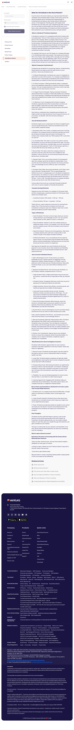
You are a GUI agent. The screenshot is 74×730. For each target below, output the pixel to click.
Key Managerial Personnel (33, 632)
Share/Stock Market (22, 6)
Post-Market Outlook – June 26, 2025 (29, 596)
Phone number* (7, 19)
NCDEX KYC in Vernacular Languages (29, 638)
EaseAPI (24, 556)
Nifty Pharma (60, 577)
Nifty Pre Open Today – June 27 (40, 594)
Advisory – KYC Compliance (39, 628)
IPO (23, 541)
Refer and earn (11, 541)
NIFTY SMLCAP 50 (60, 579)
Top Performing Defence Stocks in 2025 (30, 602)
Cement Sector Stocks (37, 592)
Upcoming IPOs (26, 544)
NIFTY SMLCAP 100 (25, 581)
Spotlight (39, 547)
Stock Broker (23, 642)
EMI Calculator (55, 573)
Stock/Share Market (54, 583)
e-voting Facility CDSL (26, 630)
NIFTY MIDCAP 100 (49, 579)
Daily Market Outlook (25, 594)
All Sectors (23, 588)
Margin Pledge (47, 625)
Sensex (34, 577)
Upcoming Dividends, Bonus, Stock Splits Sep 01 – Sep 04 (35, 600)
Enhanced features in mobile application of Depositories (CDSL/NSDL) (38, 619)
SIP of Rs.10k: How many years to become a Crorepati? (51, 604)
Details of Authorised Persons (28, 634)
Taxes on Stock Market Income (28, 585)
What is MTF (40, 585)
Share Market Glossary (43, 544)
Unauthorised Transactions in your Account (31, 625)
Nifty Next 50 (23, 579)
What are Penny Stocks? (41, 468)
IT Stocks (29, 588)
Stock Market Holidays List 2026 (28, 613)
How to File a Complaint (47, 632)
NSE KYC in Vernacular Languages (28, 636)
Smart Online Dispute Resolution (41, 630)
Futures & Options (26, 538)
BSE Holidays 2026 (36, 615)
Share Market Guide (11, 6)
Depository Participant (55, 642)
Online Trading (24, 583)
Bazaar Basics (40, 550)
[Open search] (68, 2)
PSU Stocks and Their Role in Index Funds (46, 471)
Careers (9, 538)
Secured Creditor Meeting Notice (29, 609)
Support (9, 544)
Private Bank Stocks (52, 590)
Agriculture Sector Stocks (27, 590)
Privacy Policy (40, 559)
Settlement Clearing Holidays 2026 (47, 613)
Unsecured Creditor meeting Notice (48, 609)
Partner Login (10, 560)
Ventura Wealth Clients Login (14, 554)
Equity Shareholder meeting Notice (29, 611)
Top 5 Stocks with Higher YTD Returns (52, 602)
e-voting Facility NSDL (53, 628)
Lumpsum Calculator (46, 575)
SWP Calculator (37, 571)
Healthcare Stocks (25, 592)
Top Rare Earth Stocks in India (28, 598)
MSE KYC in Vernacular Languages (49, 638)
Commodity (28, 645)
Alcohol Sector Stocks (39, 588)
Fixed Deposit (25, 553)
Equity (21, 645)
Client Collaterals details (41, 640)
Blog (38, 535)
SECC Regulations (53, 640)
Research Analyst (43, 642)
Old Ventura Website (12, 552)
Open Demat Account (42, 532)
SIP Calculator (36, 575)
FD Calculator (46, 573)
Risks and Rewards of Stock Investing (45, 478)
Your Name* (6, 13)
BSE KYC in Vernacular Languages (45, 634)
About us (9, 532)
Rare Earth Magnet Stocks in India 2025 (47, 598)
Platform (39, 553)
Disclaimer (35, 645)
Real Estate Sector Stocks (50, 592)
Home (2, 6)
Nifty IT (54, 577)
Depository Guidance (25, 628)
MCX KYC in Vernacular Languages (47, 636)
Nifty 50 (29, 577)
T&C (38, 556)
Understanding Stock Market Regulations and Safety (49, 481)
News (38, 538)
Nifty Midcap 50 (38, 579)
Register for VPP (11, 557)
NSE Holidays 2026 (25, 615)
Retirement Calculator (26, 571)
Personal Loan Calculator (26, 573)
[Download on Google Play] (12, 519)
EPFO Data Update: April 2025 (27, 604)
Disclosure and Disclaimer (57, 630)
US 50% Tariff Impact (25, 607)
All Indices (23, 577)
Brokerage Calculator (25, 575)
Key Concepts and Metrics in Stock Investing (47, 474)
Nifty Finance (47, 577)
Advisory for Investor (57, 625)
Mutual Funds (25, 535)
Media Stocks (49, 588)
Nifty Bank (40, 577)
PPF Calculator (38, 573)
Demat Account (36, 583)
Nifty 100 (30, 579)
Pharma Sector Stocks (40, 590)
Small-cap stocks (39, 464)
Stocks (24, 532)
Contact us (10, 535)
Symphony (23, 617)
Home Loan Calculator (47, 571)
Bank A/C (22, 632)
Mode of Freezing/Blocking (27, 640)
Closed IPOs (25, 547)
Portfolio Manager (33, 642)
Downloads (40, 562)
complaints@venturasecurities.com (41, 662)
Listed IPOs (25, 550)
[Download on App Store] (23, 519)
